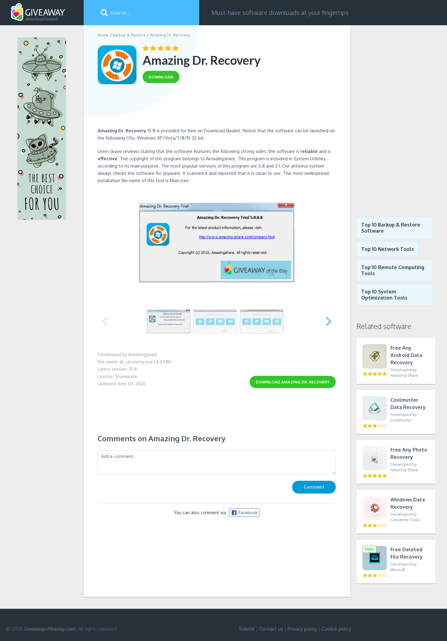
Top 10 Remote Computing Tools (392, 270)
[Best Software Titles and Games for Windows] (396, 116)
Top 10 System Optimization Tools (384, 295)
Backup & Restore (129, 35)
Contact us (271, 629)
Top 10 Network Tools (387, 249)
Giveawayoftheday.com (49, 629)
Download (293, 381)
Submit (247, 629)
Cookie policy (337, 629)
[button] (328, 321)
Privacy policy (302, 629)
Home (103, 35)
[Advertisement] (217, 107)
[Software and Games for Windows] (38, 12)
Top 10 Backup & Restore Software (390, 228)
